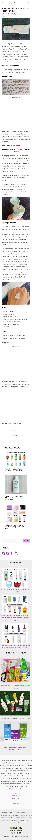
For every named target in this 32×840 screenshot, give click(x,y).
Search (26, 540)
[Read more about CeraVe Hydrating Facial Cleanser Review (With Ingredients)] (16, 484)
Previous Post (16, 431)
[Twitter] (15, 833)
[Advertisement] (16, 114)
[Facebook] (12, 833)
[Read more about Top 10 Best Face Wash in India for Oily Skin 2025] (16, 459)
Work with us (16, 796)
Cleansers (5, 16)
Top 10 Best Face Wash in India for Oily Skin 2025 (14, 470)
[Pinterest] (20, 833)
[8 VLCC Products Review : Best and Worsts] (15, 703)
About (16, 793)
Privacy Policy (16, 798)
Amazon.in (16, 145)
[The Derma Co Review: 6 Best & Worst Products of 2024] (15, 732)
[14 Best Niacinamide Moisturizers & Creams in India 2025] (15, 578)
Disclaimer (16, 801)
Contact (16, 803)
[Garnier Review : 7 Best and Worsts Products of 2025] (15, 670)
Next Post (16, 436)
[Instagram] (17, 833)
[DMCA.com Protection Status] (16, 828)
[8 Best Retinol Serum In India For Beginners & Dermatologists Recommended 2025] (15, 633)
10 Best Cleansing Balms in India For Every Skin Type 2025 (15, 526)
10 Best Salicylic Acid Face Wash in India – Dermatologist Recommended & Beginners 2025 (15, 617)
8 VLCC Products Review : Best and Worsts (15, 718)
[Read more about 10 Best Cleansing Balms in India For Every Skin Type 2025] (16, 513)
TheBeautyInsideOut (9, 3)
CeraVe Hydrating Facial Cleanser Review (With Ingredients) (14, 497)
